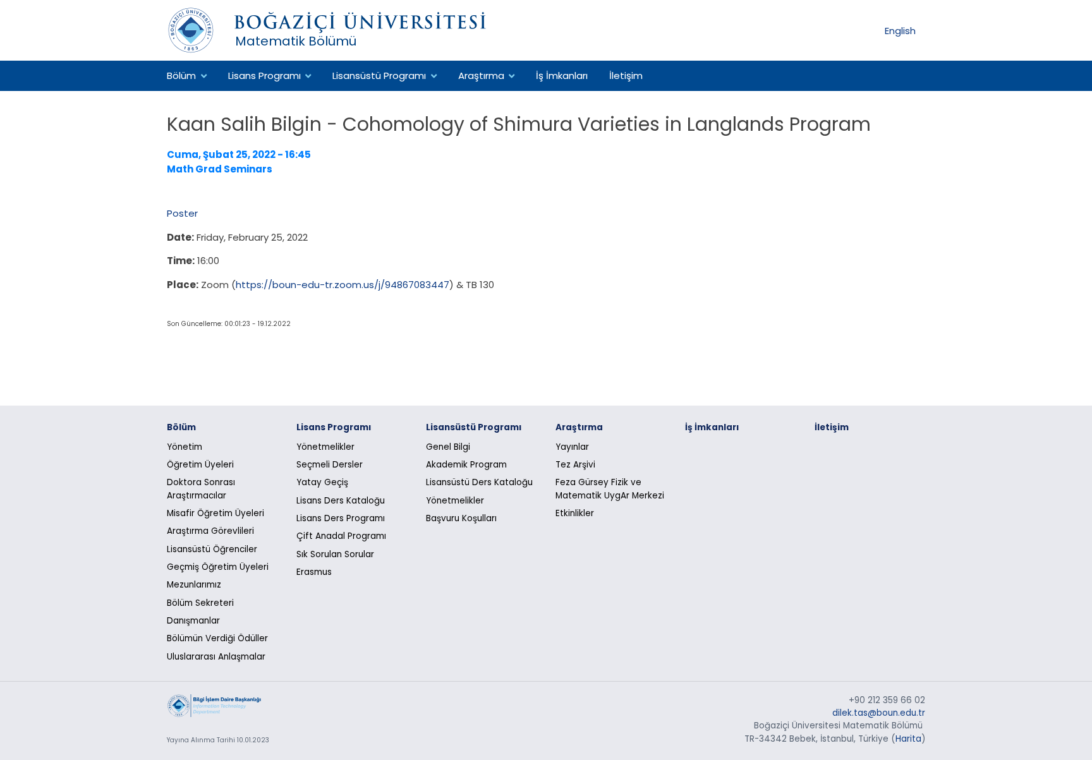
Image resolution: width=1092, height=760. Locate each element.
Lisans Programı (264, 75)
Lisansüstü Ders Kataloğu (479, 482)
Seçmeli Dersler (329, 465)
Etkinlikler (574, 513)
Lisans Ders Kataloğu (340, 501)
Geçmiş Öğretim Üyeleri (218, 567)
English (900, 30)
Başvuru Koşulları (461, 518)
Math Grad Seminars (219, 169)
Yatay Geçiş (322, 482)
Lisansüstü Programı (379, 75)
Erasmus (314, 572)
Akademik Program (466, 465)
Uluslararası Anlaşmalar (216, 657)
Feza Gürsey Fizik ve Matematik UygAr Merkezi (609, 488)
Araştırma (481, 75)
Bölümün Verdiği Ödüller (217, 638)
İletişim (626, 75)
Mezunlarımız (194, 585)
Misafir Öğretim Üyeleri (215, 513)
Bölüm (181, 75)
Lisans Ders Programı (340, 518)
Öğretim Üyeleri (200, 465)
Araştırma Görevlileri (210, 531)
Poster (182, 213)
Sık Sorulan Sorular (335, 554)
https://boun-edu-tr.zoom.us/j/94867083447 (342, 284)
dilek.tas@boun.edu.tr (878, 713)
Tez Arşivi (575, 465)
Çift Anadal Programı (341, 536)
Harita (908, 739)
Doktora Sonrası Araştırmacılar (201, 488)
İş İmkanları (562, 75)
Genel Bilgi (448, 447)
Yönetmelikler (325, 447)
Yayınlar (572, 447)
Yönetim (184, 447)
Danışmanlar (193, 621)
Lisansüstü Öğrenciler (212, 549)
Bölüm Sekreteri (200, 603)
